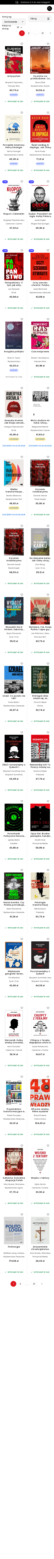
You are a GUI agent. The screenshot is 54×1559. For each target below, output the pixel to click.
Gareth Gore (40, 840)
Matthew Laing (10, 1253)
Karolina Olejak (40, 771)
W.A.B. (13, 292)
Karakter (13, 843)
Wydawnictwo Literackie (40, 292)
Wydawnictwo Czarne (13, 155)
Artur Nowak (9, 1184)
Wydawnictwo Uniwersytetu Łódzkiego (14, 362)
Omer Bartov (13, 702)
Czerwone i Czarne (14, 223)
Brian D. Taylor (13, 358)
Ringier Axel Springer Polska (40, 224)
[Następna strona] (49, 33)
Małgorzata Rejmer (40, 427)
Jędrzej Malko (14, 840)
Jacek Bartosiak (40, 289)
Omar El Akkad (40, 702)
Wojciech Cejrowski (13, 82)
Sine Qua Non (40, 637)
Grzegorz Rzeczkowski (13, 427)
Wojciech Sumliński (11, 771)
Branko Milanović (13, 495)
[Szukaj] (49, 8)
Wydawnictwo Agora (14, 1188)
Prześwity (40, 774)
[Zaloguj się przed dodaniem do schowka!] (21, 43)
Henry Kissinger (14, 151)
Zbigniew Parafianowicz (13, 220)
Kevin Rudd (40, 151)
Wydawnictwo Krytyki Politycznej (40, 87)
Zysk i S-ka (40, 568)
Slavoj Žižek (40, 82)
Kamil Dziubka (13, 1046)
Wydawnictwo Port (14, 499)
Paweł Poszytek (13, 1115)
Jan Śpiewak (13, 289)
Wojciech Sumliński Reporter (13, 775)
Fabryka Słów (14, 86)
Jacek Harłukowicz (40, 1046)
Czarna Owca (40, 1119)
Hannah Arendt (40, 495)
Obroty (40, 706)
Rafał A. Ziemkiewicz (40, 358)
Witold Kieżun (40, 909)
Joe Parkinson (37, 633)
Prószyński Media (40, 843)
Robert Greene (40, 1115)
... (36, 33)
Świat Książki (40, 499)
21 (42, 33)
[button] (14, 21)
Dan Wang (40, 564)
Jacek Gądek (40, 220)
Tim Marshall (14, 977)
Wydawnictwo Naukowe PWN (40, 156)
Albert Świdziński (13, 909)
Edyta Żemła (40, 1184)
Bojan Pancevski (14, 633)
